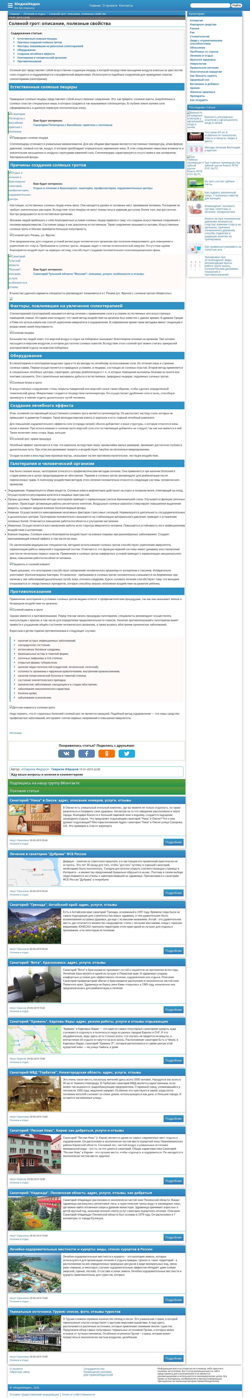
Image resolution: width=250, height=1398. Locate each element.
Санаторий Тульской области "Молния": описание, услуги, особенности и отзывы (88, 273)
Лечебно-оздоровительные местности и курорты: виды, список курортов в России (81, 1249)
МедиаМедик (27, 3)
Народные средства (203, 24)
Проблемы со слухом (204, 51)
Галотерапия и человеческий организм (42, 57)
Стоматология (199, 36)
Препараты (197, 96)
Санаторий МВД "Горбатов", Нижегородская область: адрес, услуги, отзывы (75, 1072)
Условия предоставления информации (34, 1394)
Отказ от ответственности (78, 1394)
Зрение (195, 88)
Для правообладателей (98, 1374)
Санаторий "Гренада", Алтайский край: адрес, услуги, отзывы (63, 904)
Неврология (198, 63)
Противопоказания (29, 61)
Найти (236, 5)
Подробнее (173, 842)
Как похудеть (199, 100)
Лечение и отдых (19, 843)
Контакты (126, 5)
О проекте (109, 5)
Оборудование (26, 50)
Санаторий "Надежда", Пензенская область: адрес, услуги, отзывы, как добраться (81, 1193)
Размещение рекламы (98, 1371)
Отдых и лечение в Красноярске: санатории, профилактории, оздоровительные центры (93, 188)
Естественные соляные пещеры (37, 38)
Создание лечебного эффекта (36, 53)
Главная (95, 5)
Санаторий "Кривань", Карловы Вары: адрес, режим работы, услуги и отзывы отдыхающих (89, 1021)
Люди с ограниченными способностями (206, 42)
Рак (192, 32)
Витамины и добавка (204, 84)
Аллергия (196, 20)
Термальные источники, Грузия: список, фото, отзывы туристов (65, 1311)
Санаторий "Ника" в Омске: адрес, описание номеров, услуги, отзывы (70, 800)
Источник (16, 732)
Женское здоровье (202, 92)
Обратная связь (20, 1371)
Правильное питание (204, 67)
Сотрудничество (94, 1368)
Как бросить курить (203, 75)
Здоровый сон (199, 79)
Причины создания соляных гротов (39, 42)
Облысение (197, 47)
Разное (194, 28)
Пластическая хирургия (206, 71)
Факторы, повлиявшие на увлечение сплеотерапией (50, 46)
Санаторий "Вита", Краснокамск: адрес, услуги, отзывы (58, 962)
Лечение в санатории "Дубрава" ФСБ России (48, 854)
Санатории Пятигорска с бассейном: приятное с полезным (72, 124)
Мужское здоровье (203, 59)
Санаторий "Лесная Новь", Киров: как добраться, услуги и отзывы (67, 1130)
